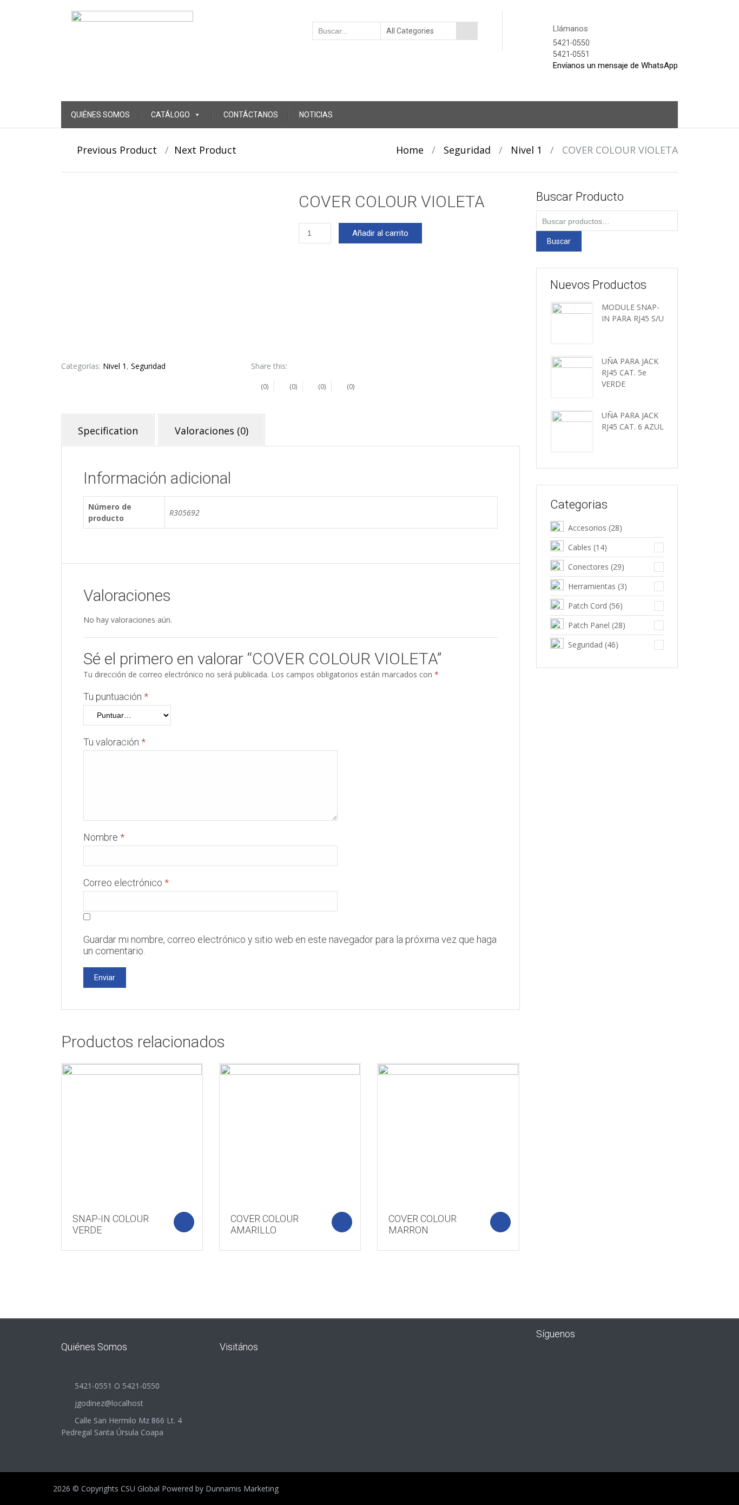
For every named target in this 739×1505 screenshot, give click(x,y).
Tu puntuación (115, 696)
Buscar (559, 241)
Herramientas (592, 586)
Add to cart (184, 1222)
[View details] (132, 1134)
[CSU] (132, 29)
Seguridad (467, 149)
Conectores (588, 567)
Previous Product (113, 149)
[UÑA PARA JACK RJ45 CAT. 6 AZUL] (571, 430)
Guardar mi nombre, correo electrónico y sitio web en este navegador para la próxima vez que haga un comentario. (290, 945)
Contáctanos (250, 114)
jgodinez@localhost (109, 1403)
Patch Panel (589, 625)
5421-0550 (571, 42)
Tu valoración (114, 742)
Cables (579, 547)
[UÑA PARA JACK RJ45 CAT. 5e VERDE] (571, 376)
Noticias (316, 114)
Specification (108, 430)
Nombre (103, 837)
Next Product (209, 149)
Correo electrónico (126, 882)
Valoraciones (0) (211, 430)
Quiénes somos (100, 114)
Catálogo (170, 114)
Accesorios (587, 528)
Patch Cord (587, 605)
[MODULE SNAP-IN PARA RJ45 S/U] (571, 322)
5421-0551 (571, 54)
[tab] (108, 430)
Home (410, 149)
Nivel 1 (526, 149)
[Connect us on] (601, 1333)
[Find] (467, 31)
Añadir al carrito (380, 233)
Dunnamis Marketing (242, 1488)
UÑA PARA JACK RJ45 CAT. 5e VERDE (630, 372)
